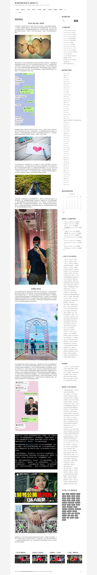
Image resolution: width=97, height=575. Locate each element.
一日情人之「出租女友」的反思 (70, 261)
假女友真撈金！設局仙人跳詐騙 (70, 411)
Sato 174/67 (66, 168)
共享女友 (68, 498)
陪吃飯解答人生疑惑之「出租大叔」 (71, 479)
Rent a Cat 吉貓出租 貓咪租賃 (70, 38)
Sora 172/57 (66, 180)
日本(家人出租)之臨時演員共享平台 (71, 308)
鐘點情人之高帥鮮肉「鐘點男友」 (71, 477)
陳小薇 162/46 (67, 135)
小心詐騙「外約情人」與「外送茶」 (71, 298)
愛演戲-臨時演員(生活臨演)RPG (26, 3)
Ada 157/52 (66, 145)
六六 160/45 (66, 79)
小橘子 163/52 (67, 100)
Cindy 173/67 (66, 131)
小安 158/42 (66, 137)
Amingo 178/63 (67, 126)
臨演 (68, 517)
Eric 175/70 (66, 155)
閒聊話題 (55, 9)
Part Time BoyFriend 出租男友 (70, 34)
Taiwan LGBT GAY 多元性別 (69, 46)
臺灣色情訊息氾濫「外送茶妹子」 (71, 343)
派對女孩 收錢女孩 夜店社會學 (70, 325)
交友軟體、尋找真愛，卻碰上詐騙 (71, 273)
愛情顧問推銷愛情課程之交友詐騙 (71, 437)
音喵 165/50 (66, 133)
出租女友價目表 (71, 502)
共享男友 (78, 498)
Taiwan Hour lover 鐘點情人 (69, 44)
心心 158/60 (66, 92)
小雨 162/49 (66, 161)
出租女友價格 (65, 502)
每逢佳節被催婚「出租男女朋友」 (71, 321)
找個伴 (69, 513)
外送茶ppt (64, 511)
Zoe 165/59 (66, 89)
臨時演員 (64, 517)
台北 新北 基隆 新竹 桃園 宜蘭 (70, 55)
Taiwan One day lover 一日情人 (70, 48)
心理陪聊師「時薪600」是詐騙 (70, 374)
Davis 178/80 (75, 237)
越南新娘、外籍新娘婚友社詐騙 (70, 349)
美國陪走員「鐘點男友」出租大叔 (71, 470)
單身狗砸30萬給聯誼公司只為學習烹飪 (72, 431)
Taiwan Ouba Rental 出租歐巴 (70, 50)
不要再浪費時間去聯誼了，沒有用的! (71, 265)
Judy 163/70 (66, 184)
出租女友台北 (77, 502)
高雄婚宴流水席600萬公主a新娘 (70, 483)
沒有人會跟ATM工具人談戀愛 (70, 323)
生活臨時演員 (77, 513)
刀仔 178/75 (66, 85)
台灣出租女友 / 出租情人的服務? (70, 292)
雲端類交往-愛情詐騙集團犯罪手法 (71, 355)
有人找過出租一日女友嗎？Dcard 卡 (71, 316)
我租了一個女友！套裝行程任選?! (70, 306)
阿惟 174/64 (66, 157)
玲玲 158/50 (66, 172)
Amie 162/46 (66, 139)
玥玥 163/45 (66, 159)
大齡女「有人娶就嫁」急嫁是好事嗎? (71, 296)
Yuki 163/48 (66, 167)
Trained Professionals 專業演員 (70, 52)
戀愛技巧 (61, 9)
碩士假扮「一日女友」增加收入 (70, 331)
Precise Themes (49, 571)
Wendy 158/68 (67, 149)
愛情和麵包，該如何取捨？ (69, 302)
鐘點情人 (76, 517)
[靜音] (26, 562)
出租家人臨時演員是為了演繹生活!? (71, 284)
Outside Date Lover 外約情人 (70, 32)
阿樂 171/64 (66, 170)
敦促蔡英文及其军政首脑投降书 (70, 438)
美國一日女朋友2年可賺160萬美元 (71, 339)
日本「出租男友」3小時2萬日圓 (70, 444)
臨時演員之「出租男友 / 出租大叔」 (71, 472)
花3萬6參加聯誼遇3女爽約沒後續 (70, 345)
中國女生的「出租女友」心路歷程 (71, 267)
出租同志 (68, 500)
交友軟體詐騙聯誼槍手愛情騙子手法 (71, 277)
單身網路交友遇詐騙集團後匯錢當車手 (71, 294)
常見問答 (50, 9)
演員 (72, 513)
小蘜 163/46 (66, 153)
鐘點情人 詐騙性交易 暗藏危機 (70, 353)
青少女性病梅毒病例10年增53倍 (70, 380)
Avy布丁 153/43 (67, 114)
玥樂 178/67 (66, 96)
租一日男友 (64, 515)
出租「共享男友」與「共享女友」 (71, 417)
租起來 (76, 515)
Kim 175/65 (66, 112)
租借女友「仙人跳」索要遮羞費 (70, 333)
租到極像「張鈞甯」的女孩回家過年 (71, 335)
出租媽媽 (64, 504)
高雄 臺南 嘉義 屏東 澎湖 (69, 63)
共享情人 (73, 498)
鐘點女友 (72, 517)
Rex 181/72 (66, 106)
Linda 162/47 (66, 141)
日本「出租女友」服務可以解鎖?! (70, 310)
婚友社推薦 (64, 513)
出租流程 (39, 9)
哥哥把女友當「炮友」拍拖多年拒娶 (71, 429)
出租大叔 (73, 500)
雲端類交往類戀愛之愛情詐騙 (70, 357)
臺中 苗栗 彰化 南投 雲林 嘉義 (70, 59)
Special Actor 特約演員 (68, 42)
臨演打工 (45, 9)
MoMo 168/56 (67, 104)
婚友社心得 (74, 511)
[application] (22, 559)
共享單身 (64, 498)
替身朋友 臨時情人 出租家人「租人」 (71, 314)
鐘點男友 (64, 519)
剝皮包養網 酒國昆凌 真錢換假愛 (70, 423)
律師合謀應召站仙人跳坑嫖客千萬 (71, 300)
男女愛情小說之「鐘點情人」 (70, 329)
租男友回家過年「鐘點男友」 (70, 464)
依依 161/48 (66, 118)
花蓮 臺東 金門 (67, 61)
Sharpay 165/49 (67, 94)
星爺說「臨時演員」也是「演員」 (71, 312)
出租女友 (78, 500)
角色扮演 (23, 9)
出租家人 (34, 9)
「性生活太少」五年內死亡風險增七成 (71, 366)
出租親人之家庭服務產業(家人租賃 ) (71, 286)
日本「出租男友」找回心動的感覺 (71, 446)
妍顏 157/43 (66, 102)
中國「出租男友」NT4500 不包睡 (70, 394)
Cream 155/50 (67, 87)
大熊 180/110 (66, 122)
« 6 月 (63, 212)
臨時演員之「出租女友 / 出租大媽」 (71, 341)
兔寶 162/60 (72, 221)
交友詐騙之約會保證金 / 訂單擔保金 (71, 269)
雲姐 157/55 (66, 77)
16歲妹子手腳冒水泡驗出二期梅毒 (71, 368)
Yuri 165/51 (66, 124)
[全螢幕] (28, 562)
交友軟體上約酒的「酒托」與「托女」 (71, 275)
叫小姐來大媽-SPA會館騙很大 (70, 290)
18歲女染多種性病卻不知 (69, 370)
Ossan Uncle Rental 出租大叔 (70, 30)
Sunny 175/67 (66, 73)
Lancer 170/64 (67, 174)
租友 (68, 515)
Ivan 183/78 (66, 176)
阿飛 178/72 (75, 248)
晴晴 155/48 (66, 178)
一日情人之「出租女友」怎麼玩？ (71, 259)
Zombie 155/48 (67, 98)
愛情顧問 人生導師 (67, 57)
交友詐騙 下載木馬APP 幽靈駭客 (70, 396)
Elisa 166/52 (66, 128)
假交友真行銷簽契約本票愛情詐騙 (71, 279)
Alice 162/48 (66, 163)
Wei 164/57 (66, 116)
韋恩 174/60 (66, 110)
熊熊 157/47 (66, 165)
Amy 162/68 (66, 91)
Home (16, 12)
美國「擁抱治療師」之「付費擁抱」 (71, 337)
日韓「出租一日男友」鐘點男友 (70, 450)
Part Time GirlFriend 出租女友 (70, 36)
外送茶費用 (69, 511)
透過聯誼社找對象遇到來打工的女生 (71, 351)
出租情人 (73, 504)
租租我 (72, 515)
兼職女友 (64, 500)
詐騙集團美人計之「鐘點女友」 (70, 347)
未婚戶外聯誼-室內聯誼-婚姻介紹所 (71, 318)
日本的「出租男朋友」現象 (69, 448)
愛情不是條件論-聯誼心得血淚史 (70, 376)
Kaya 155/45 (66, 81)
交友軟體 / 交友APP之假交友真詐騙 (71, 271)
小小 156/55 (66, 108)
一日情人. (28, 9)
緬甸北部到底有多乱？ (68, 466)
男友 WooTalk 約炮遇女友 (69, 327)
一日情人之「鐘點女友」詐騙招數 (71, 263)
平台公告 (17, 9)
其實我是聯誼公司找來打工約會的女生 (71, 282)
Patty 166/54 (66, 147)
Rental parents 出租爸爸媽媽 (70, 40)
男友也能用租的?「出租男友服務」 (71, 460)
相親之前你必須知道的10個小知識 (71, 378)
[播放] (16, 562)
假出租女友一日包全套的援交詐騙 (71, 409)
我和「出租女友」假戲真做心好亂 (71, 304)
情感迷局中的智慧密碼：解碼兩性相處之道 (72, 120)
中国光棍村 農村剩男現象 (69, 392)
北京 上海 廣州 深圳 (68, 53)
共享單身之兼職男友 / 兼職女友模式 (71, 281)
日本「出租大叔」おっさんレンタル (71, 442)
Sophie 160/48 (67, 83)
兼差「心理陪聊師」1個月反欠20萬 (71, 372)
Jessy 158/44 (67, 130)
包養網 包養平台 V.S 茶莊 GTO (70, 288)
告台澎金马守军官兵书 (68, 427)
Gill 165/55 (66, 143)
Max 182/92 (66, 151)
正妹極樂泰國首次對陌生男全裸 (70, 320)
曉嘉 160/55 (66, 75)
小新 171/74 (66, 182)
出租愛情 (78, 504)
